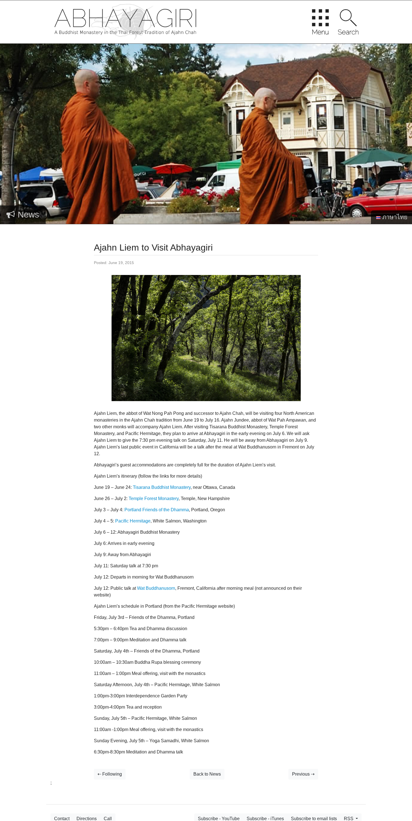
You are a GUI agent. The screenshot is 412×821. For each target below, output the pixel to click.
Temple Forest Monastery (154, 498)
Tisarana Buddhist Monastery (162, 487)
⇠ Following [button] (110, 774)
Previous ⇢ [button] (303, 774)
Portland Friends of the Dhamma (156, 509)
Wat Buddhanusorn (156, 588)
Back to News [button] (207, 774)
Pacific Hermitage (133, 521)
